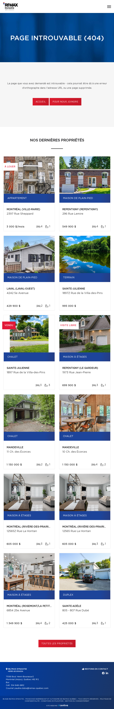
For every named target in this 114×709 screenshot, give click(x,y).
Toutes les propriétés (57, 644)
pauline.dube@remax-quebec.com (31, 688)
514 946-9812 (17, 685)
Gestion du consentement (77, 701)
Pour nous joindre (65, 102)
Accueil (41, 102)
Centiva (63, 705)
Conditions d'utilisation (52, 701)
